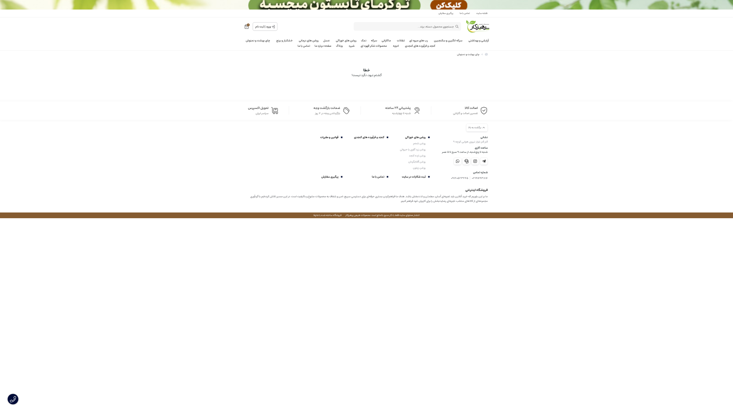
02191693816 (480, 178)
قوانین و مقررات (329, 137)
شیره (351, 46)
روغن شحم (419, 143)
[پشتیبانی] (466, 161)
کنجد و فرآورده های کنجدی (420, 46)
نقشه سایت (482, 13)
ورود (268, 26)
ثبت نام (259, 26)
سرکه (374, 40)
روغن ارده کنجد (417, 156)
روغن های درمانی (309, 40)
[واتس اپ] (457, 161)
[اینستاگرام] (475, 161)
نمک (363, 40)
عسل (326, 40)
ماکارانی (386, 40)
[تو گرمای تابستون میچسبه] (366, 5)
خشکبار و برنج (284, 40)
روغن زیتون (419, 168)
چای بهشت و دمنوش (258, 40)
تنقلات (401, 40)
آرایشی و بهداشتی (478, 40)
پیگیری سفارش (445, 13)
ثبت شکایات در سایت (414, 177)
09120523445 (459, 178)
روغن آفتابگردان (417, 162)
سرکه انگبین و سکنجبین (448, 40)
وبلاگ (339, 46)
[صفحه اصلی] (486, 54)
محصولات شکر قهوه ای (374, 46)
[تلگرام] (484, 161)
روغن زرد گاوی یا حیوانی (413, 149)
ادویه (396, 46)
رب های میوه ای (418, 40)
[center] (457, 26)
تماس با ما (465, 13)
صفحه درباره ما (323, 46)
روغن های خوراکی (346, 40)
